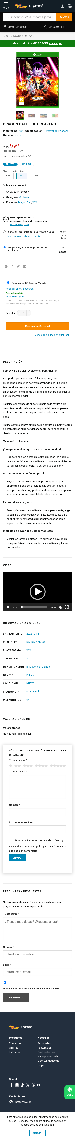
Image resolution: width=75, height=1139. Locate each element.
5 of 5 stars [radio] (57, 766)
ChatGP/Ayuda (22, 1101)
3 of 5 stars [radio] (27, 766)
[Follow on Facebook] (11, 1085)
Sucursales (44, 1043)
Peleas (18, 135)
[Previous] (21, 80)
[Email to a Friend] (24, 267)
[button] (69, 6)
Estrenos (14, 1052)
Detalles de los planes (19, 224)
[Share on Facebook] (12, 267)
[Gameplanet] (29, 6)
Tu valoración (18, 771)
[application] (37, 591)
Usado (26, 164)
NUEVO (30, 683)
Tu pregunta (11, 913)
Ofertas (13, 1047)
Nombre (14, 805)
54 (27, 699)
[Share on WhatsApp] (6, 267)
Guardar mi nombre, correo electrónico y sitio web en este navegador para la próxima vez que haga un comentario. (37, 845)
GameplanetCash (48, 1056)
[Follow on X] (28, 1085)
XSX (21, 131)
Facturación (45, 1047)
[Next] (53, 80)
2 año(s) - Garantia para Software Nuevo (31, 232)
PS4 (8, 175)
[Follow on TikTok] (22, 1085)
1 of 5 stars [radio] (10, 766)
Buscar (64, 17)
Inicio (5, 36)
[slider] (34, 607)
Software (29, 36)
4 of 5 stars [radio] (41, 766)
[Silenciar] (60, 607)
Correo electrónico (21, 822)
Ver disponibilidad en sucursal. (52, 335)
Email (7, 964)
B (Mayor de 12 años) (56, 131)
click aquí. (55, 43)
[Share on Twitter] (18, 267)
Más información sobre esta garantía (23, 236)
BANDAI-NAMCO (35, 642)
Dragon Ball (24, 202)
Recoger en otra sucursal (20, 288)
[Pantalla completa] (67, 607)
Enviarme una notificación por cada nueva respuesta (31, 988)
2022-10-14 (32, 633)
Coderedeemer (46, 1052)
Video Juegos (17, 36)
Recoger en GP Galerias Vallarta (29, 283)
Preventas (15, 1043)
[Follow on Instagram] (17, 1085)
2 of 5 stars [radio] (17, 766)
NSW (35, 175)
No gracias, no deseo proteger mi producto (27, 249)
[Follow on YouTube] (38, 1085)
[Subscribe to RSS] (33, 1085)
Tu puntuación (18, 760)
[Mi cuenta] (63, 6)
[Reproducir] (8, 607)
